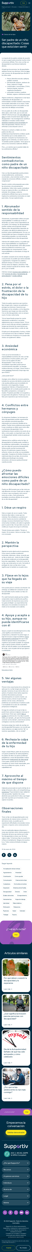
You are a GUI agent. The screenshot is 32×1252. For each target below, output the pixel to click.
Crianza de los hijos (23, 7)
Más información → (11, 1242)
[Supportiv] (8, 3)
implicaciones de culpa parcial (19, 759)
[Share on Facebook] (4, 855)
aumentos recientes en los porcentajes (14, 123)
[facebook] (10, 1212)
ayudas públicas (17, 276)
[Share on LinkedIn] (15, 855)
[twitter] (5, 1212)
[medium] (21, 1212)
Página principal (6, 7)
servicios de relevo (11, 274)
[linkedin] (27, 1212)
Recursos (14, 7)
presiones (9, 370)
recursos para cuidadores (20, 272)
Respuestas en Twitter (7, 670)
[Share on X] (9, 855)
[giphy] (16, 1212)
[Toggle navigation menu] (29, 3)
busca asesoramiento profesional (15, 638)
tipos (28, 71)
